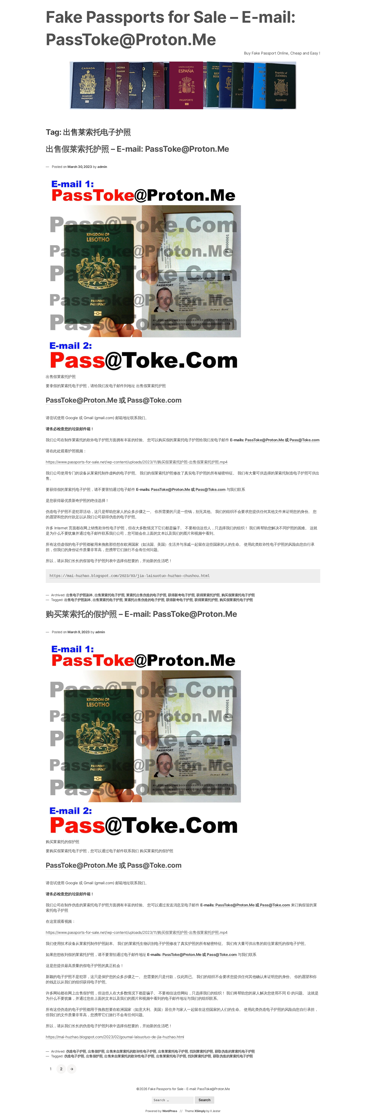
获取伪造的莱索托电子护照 (235, 1051)
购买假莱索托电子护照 (238, 595)
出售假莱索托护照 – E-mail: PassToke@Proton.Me (137, 149)
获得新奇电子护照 (181, 595)
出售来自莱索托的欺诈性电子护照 (131, 1051)
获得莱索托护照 (208, 595)
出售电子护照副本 (79, 595)
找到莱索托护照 (201, 1051)
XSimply (200, 1111)
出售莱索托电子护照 (110, 595)
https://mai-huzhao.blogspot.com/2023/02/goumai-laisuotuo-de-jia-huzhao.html (115, 1037)
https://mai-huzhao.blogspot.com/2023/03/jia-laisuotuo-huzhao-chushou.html (130, 576)
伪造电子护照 (76, 1051)
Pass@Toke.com (154, 400)
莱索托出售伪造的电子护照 (146, 595)
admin (102, 167)
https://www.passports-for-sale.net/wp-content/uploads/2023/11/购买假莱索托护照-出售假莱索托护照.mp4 (137, 462)
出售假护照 (96, 1051)
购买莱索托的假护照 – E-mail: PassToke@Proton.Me (141, 614)
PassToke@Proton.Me (81, 400)
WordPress (169, 1111)
